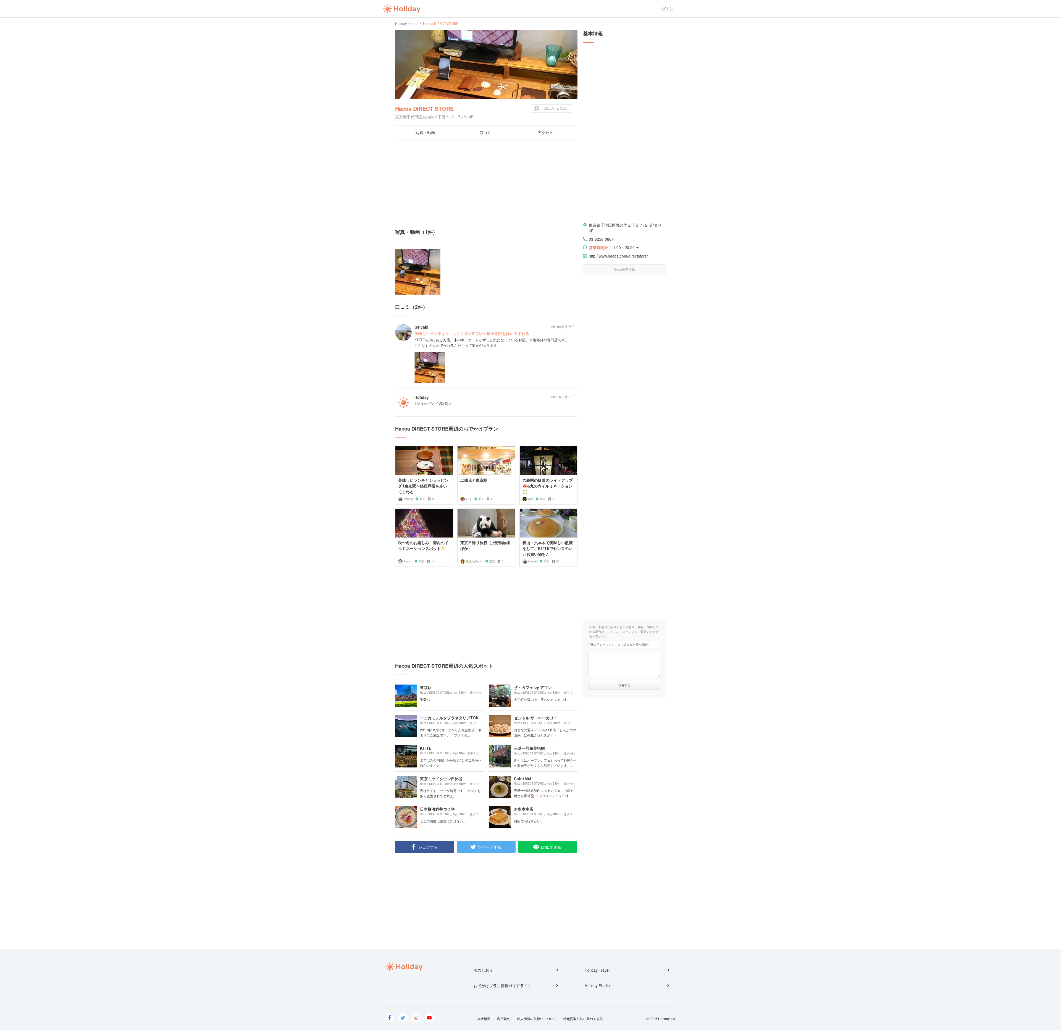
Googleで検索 (624, 269)
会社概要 (483, 1018)
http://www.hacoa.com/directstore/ (618, 256)
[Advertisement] (486, 184)
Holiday (402, 8)
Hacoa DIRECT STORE (424, 108)
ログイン (666, 8)
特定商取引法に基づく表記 (583, 1018)
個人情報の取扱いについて (537, 1018)
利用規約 (503, 1018)
